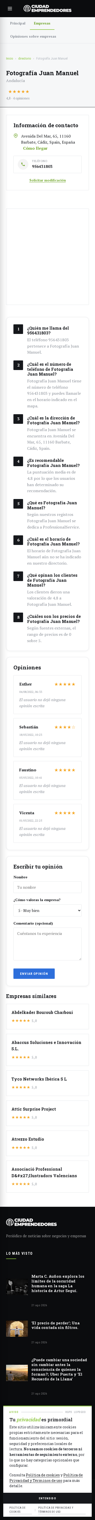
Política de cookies (43, 1475)
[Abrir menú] (10, 8)
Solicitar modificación (47, 180)
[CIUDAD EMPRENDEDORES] (47, 8)
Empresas (42, 23)
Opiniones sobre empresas (33, 36)
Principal (17, 23)
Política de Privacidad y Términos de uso (55, 1509)
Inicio (9, 58)
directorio (24, 58)
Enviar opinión (34, 974)
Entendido (47, 1498)
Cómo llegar (35, 148)
